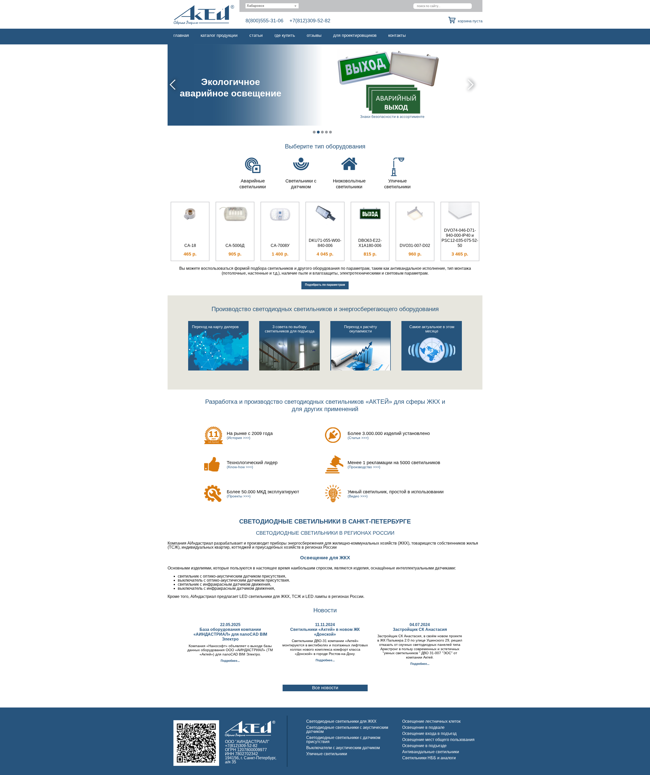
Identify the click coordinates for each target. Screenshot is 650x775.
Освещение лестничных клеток (431, 721)
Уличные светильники (326, 754)
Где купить (284, 35)
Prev (173, 85)
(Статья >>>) (358, 438)
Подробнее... (230, 661)
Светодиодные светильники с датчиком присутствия (343, 739)
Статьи (256, 35)
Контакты (397, 35)
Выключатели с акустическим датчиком (343, 748)
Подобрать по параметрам (325, 285)
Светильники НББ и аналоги (429, 758)
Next (471, 85)
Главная (181, 35)
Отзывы (314, 35)
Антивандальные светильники (430, 752)
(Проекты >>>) (239, 496)
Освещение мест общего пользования (438, 739)
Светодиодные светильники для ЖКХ (341, 721)
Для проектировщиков (355, 35)
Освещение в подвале (423, 727)
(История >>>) (238, 438)
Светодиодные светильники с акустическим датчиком (347, 729)
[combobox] (272, 5)
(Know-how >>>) (240, 467)
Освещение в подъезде (424, 746)
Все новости (325, 687)
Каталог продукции (219, 35)
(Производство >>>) (364, 467)
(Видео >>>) (358, 496)
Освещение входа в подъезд (429, 733)
